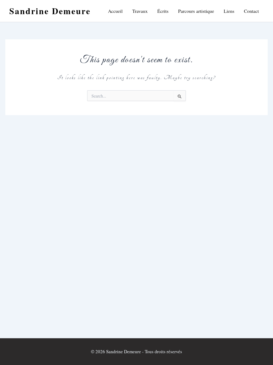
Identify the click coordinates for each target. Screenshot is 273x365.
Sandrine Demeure (50, 11)
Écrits (162, 11)
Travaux (140, 11)
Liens (229, 11)
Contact (251, 11)
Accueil (115, 11)
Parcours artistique (196, 11)
